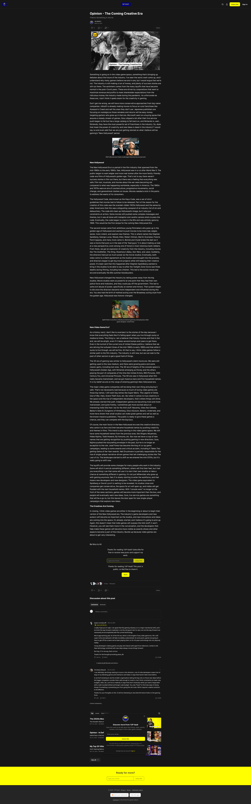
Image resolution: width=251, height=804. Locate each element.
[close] (144, 716)
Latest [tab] (97, 713)
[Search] (223, 4)
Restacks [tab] (103, 605)
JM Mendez (98, 21)
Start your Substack (120, 795)
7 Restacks (112, 584)
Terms (129, 790)
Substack (116, 800)
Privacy (123, 790)
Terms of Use (135, 743)
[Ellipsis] (160, 622)
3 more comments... (96, 703)
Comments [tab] (94, 605)
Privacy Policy (140, 745)
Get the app (135, 795)
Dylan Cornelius (99, 623)
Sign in (244, 4)
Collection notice (137, 790)
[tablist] (98, 605)
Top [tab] (92, 713)
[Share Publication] (227, 4)
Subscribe (234, 4)
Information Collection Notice (125, 745)
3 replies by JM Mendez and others (107, 663)
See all (93, 760)
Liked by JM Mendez (101, 625)
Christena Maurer (100, 670)
